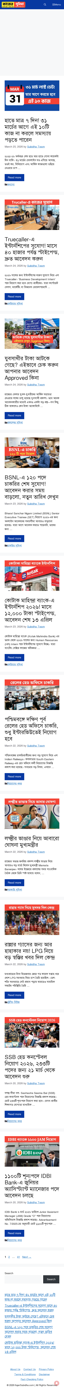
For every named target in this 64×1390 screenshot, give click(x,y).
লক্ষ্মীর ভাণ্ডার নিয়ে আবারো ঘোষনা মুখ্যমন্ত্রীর (32, 841)
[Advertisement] (32, 42)
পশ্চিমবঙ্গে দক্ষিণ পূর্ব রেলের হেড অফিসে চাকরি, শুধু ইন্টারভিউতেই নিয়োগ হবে (31, 729)
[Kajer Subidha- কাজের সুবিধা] (13, 4)
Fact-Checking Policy (32, 1379)
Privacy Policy (46, 1369)
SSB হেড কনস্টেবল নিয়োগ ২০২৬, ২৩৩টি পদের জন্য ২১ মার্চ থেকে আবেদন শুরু (30, 1067)
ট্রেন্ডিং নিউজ (13, 1002)
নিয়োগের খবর (14, 783)
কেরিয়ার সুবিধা (15, 303)
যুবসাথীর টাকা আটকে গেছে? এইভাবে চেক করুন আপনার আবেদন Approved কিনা (31, 368)
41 (19, 1257)
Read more (14, 177)
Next (26, 1257)
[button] (45, 4)
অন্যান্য (11, 184)
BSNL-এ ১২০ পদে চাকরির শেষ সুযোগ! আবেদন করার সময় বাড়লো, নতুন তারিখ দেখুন (31, 487)
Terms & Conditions (25, 1374)
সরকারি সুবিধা (14, 889)
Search (9, 1273)
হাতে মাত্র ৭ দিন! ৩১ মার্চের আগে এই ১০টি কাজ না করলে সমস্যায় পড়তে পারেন (28, 130)
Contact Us (29, 1369)
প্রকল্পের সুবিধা (15, 422)
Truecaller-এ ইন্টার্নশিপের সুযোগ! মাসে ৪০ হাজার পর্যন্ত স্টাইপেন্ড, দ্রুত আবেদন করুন (32, 249)
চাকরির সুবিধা (14, 545)
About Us (15, 1369)
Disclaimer (44, 1374)
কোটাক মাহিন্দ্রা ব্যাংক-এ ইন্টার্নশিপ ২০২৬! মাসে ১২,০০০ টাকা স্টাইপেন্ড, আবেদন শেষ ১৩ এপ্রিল (30, 610)
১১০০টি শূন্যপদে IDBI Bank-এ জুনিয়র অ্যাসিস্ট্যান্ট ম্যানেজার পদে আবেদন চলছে (32, 1186)
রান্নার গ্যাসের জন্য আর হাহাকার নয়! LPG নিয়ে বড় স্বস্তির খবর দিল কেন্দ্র (30, 951)
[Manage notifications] (56, 1383)
